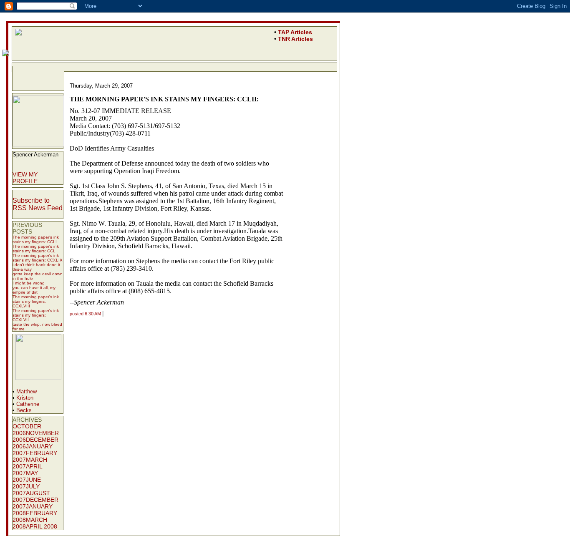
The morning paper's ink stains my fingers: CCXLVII (36, 315)
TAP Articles (295, 32)
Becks (24, 410)
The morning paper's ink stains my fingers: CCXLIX (38, 257)
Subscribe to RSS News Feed (38, 204)
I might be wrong (29, 283)
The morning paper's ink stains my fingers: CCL (36, 248)
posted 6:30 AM (85, 313)
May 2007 (25, 476)
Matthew (26, 391)
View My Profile (25, 177)
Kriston (24, 398)
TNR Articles (295, 38)
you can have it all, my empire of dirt (34, 289)
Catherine (27, 404)
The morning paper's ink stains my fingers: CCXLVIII (36, 301)
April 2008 (41, 526)
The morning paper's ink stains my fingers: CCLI (36, 239)
